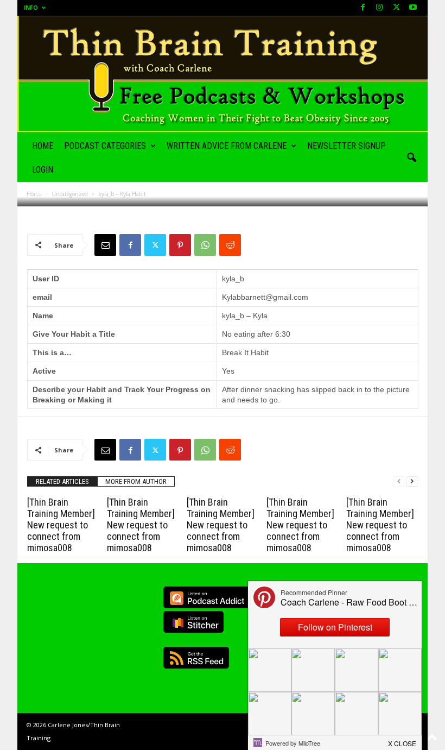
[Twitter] (155, 245)
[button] (411, 158)
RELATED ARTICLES (62, 481)
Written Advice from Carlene (227, 146)
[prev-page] (398, 481)
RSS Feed (196, 658)
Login (42, 170)
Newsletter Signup (346, 146)
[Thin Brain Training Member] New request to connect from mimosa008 (61, 524)
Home (42, 146)
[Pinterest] (180, 245)
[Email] (105, 245)
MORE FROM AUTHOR (136, 481)
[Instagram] (379, 8)
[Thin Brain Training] (222, 74)
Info (31, 7)
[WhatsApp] (205, 245)
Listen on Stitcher (193, 622)
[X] (396, 8)
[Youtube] (412, 8)
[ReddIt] (230, 245)
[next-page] (411, 481)
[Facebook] (362, 8)
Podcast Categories (105, 146)
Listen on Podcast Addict (207, 597)
